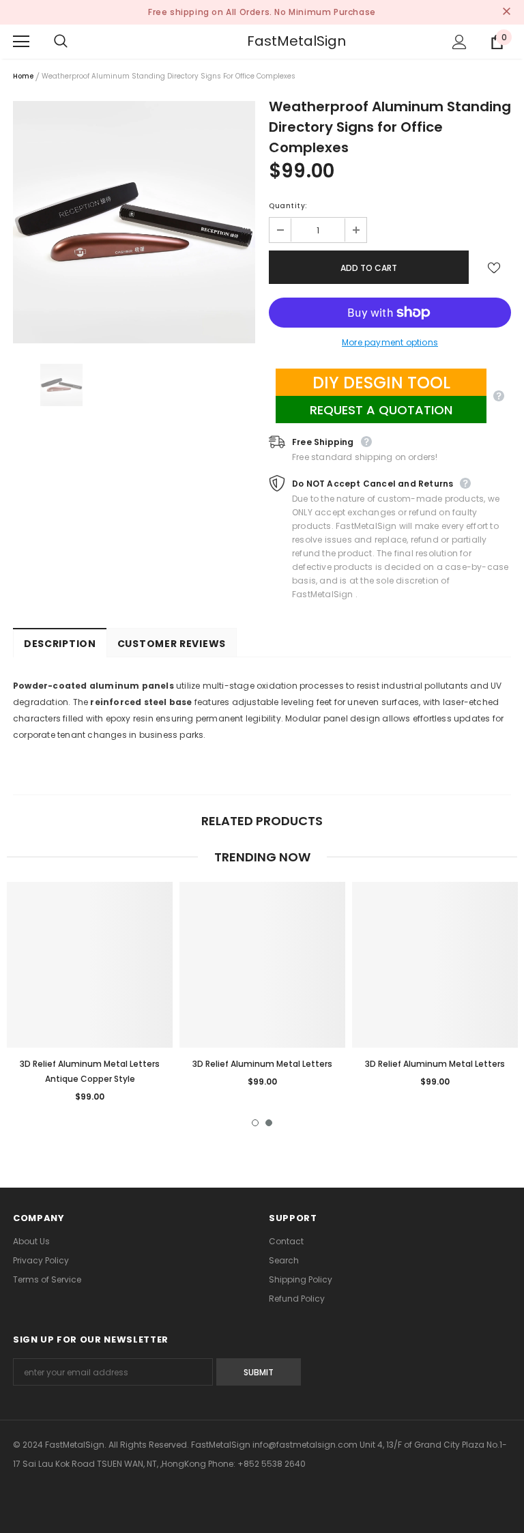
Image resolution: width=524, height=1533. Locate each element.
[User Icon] (459, 42)
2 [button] (268, 1122)
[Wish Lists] (494, 267)
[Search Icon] (74, 41)
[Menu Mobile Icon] (21, 41)
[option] (134, 222)
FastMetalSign (264, 41)
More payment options (390, 342)
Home (23, 76)
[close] (506, 12)
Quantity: (288, 206)
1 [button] (255, 1122)
